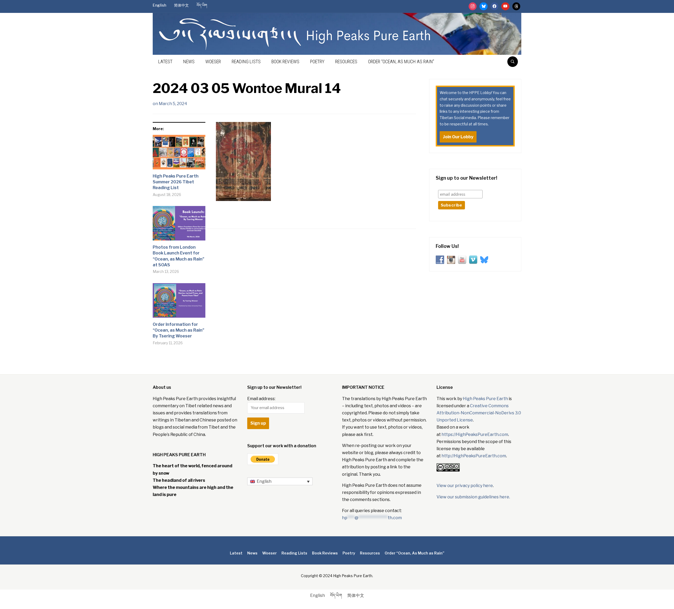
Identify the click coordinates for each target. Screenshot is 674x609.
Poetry (317, 61)
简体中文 (181, 5)
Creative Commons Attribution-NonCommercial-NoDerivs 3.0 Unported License (479, 413)
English (159, 5)
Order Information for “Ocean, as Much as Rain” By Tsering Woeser (178, 330)
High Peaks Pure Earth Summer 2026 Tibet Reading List (176, 182)
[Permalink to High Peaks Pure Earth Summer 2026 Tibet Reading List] (179, 154)
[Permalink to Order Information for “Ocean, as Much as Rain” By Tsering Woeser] (179, 302)
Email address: (261, 398)
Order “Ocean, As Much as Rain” (401, 61)
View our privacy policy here (465, 485)
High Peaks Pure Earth (485, 398)
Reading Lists (246, 61)
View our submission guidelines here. (473, 496)
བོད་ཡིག (202, 5)
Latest (165, 61)
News (189, 61)
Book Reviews (285, 61)
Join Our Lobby (458, 136)
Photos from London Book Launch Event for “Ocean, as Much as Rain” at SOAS (178, 256)
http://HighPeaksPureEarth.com (474, 455)
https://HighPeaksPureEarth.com (475, 434)
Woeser (213, 61)
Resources (346, 61)
